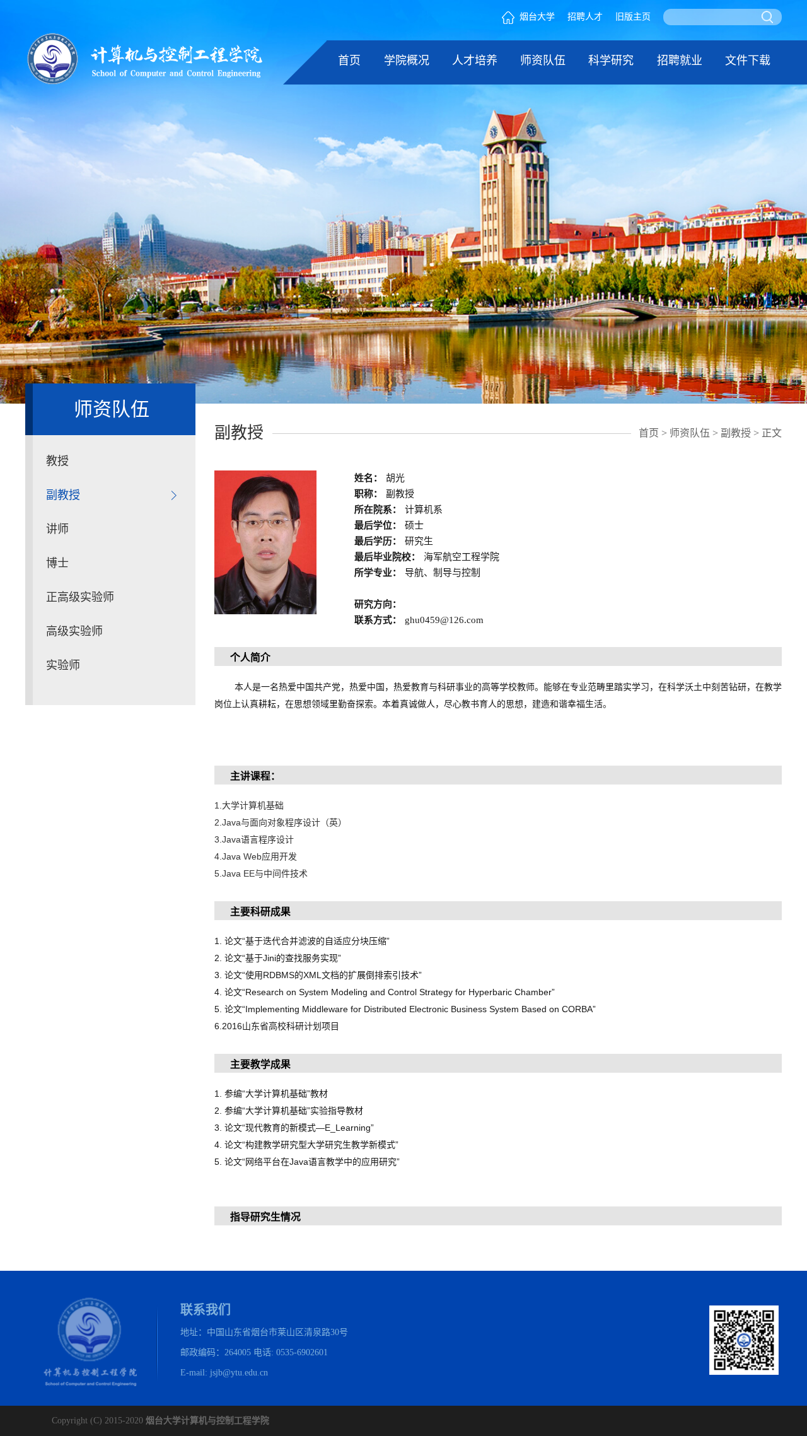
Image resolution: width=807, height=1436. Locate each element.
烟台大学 (537, 16)
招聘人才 (585, 16)
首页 (349, 60)
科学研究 (611, 60)
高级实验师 (74, 631)
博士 (57, 563)
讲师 (57, 529)
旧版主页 (633, 16)
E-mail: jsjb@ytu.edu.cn (224, 1372)
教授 (57, 461)
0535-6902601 (302, 1352)
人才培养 (474, 60)
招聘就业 (679, 60)
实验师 (63, 665)
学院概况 (406, 60)
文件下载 (747, 60)
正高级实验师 (80, 597)
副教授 (63, 495)
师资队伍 (543, 60)
